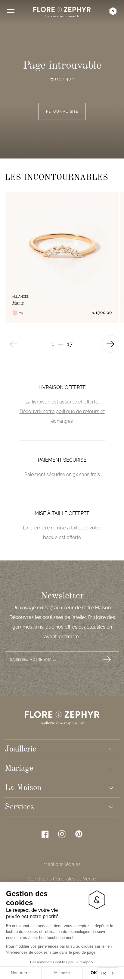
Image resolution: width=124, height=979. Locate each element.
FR (103, 973)
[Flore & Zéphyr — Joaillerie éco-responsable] (62, 12)
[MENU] (10, 11)
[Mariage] (111, 768)
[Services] (111, 807)
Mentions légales (62, 864)
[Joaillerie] (111, 749)
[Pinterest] (79, 834)
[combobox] (108, 973)
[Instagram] (62, 834)
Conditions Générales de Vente (62, 879)
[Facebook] (45, 834)
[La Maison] (111, 788)
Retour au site (62, 111)
